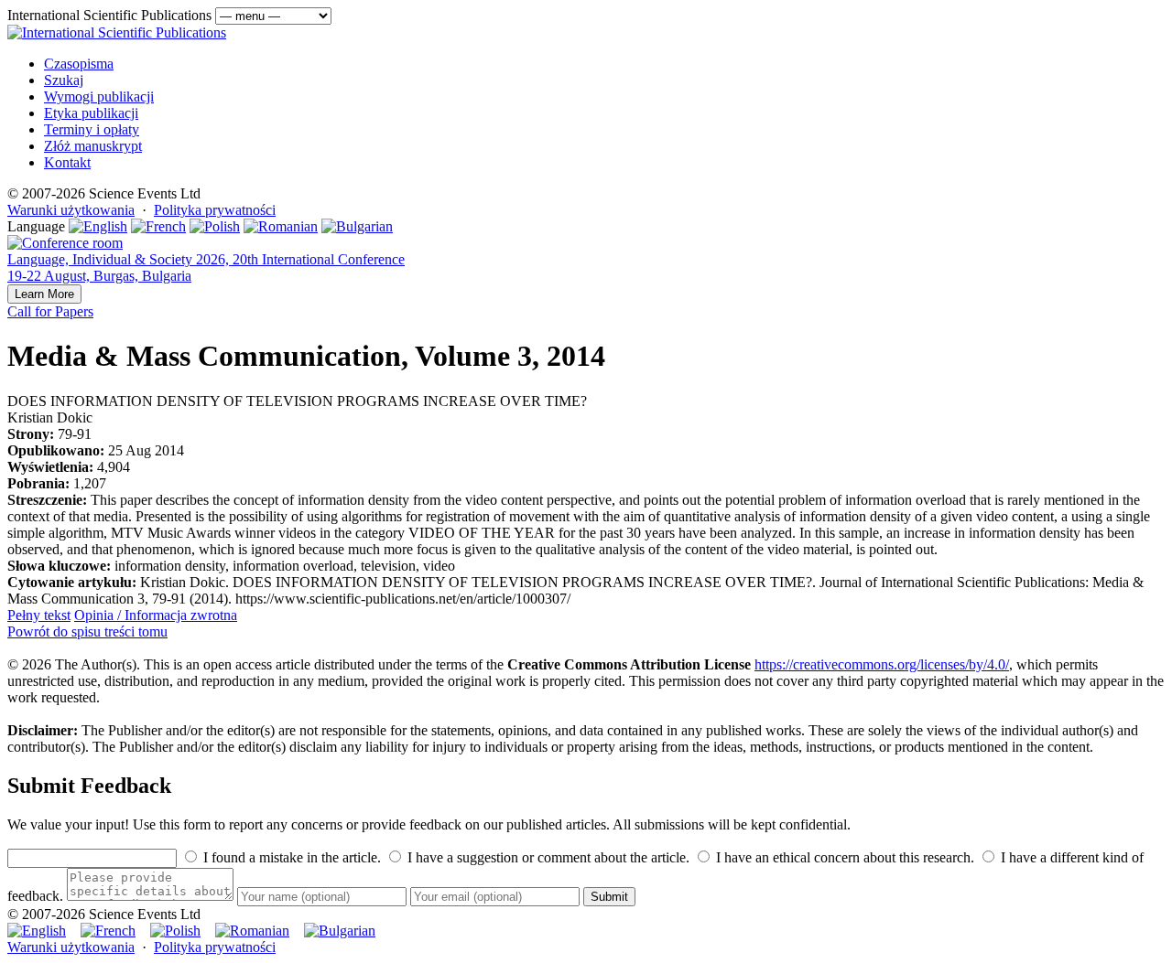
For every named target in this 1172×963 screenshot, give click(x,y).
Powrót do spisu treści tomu (87, 631)
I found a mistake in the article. (290, 857)
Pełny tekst (39, 615)
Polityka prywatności (215, 210)
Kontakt (67, 162)
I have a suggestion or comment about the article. (546, 857)
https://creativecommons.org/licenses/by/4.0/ (881, 664)
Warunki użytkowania (71, 210)
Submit (609, 897)
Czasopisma (79, 63)
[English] (98, 226)
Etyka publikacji (91, 113)
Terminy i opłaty (91, 129)
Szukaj (63, 80)
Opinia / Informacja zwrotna (155, 615)
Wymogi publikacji (99, 96)
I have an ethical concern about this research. (843, 857)
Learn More (44, 294)
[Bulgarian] (357, 226)
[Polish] (215, 226)
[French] (158, 226)
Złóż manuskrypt (93, 146)
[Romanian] (281, 226)
